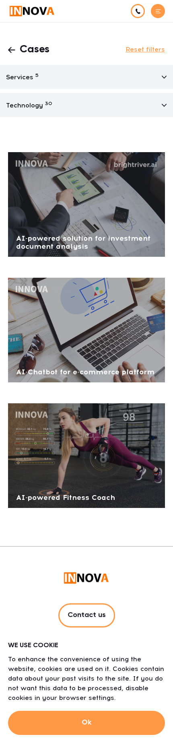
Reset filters (145, 49)
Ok (86, 722)
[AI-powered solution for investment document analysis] (86, 204)
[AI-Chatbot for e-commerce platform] (86, 329)
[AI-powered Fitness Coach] (86, 455)
